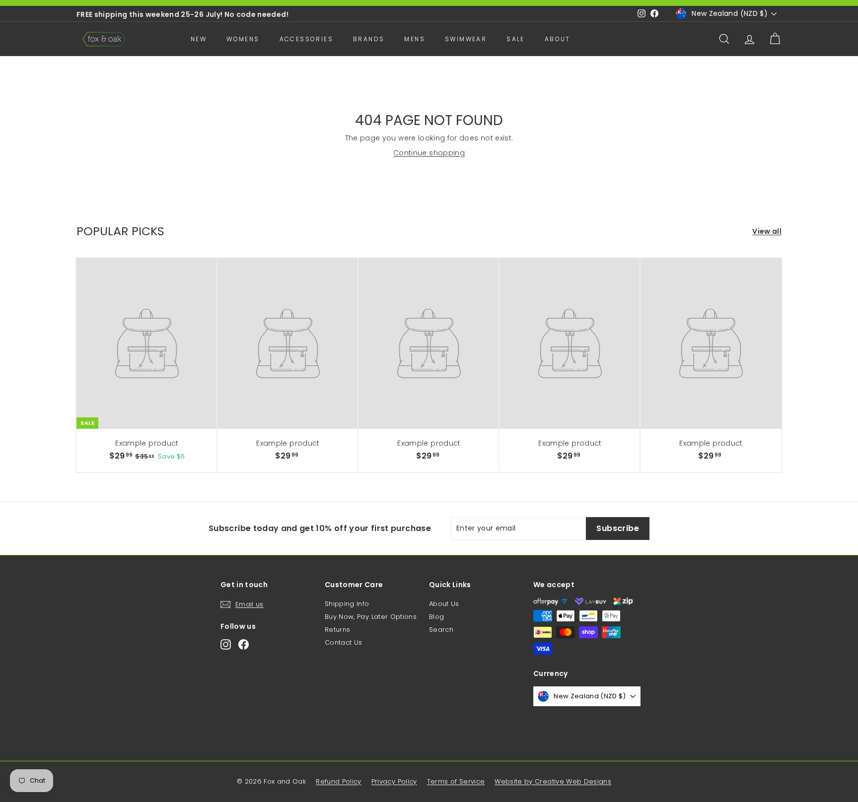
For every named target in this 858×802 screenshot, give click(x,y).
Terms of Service (456, 781)
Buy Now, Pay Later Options (371, 616)
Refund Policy (338, 781)
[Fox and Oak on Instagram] (225, 644)
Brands (368, 39)
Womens (242, 39)
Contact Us (343, 642)
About (558, 39)
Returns (337, 629)
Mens (414, 39)
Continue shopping (429, 153)
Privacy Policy (394, 781)
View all (767, 231)
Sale (515, 39)
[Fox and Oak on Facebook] (243, 644)
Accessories (306, 39)
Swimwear (466, 39)
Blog (436, 616)
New (199, 39)
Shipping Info (347, 603)
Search (441, 629)
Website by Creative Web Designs (553, 781)
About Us (444, 603)
